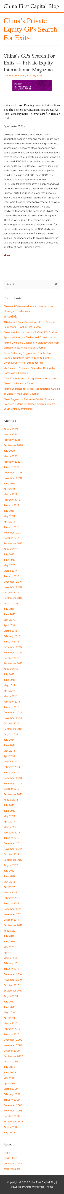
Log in (7, 1152)
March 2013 (10, 827)
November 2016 (13, 587)
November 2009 (13, 1045)
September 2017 (13, 543)
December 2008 (13, 1105)
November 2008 (13, 1110)
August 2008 (11, 1127)
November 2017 (13, 532)
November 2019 (13, 478)
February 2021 (12, 439)
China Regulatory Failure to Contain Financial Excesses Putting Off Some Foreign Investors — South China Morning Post (31, 404)
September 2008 (13, 1121)
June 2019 (9, 483)
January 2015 (11, 707)
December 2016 (13, 581)
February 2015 (12, 701)
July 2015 (9, 674)
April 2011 (9, 952)
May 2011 (9, 947)
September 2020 (13, 445)
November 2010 (13, 979)
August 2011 (10, 930)
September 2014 (13, 728)
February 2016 (12, 636)
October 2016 (11, 592)
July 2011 (9, 936)
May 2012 (9, 881)
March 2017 (10, 570)
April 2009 (9, 1083)
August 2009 (11, 1061)
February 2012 (12, 898)
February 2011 (12, 963)
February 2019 (12, 499)
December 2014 (13, 712)
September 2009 (13, 1056)
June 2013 (9, 810)
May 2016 (9, 619)
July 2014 (9, 739)
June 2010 (9, 1007)
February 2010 (12, 1028)
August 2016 (11, 603)
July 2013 (9, 805)
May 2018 (9, 516)
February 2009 (12, 1094)
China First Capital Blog (31, 6)
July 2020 (9, 450)
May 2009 (9, 1078)
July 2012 (9, 870)
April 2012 (9, 887)
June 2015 (9, 679)
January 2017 (11, 576)
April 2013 (9, 821)
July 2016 (9, 609)
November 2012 (13, 848)
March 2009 (11, 1088)
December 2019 (13, 472)
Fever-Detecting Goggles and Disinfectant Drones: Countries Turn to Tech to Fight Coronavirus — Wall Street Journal (28, 358)
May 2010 (9, 1012)
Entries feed (10, 1158)
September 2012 (13, 859)
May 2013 (9, 816)
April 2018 (9, 521)
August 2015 (11, 668)
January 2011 (11, 968)
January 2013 (11, 837)
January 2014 (11, 772)
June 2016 (9, 614)
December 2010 (13, 974)
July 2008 (9, 1132)
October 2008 (12, 1116)
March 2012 (10, 892)
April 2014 (9, 756)
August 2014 (11, 734)
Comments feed (13, 1163)
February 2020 (12, 461)
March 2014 (10, 761)
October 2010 (11, 985)
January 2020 (12, 467)
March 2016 (10, 630)
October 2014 (11, 723)
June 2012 (9, 876)
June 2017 (9, 559)
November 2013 (13, 783)
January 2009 (12, 1099)
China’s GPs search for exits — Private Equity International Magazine (29, 62)
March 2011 (10, 958)
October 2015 (11, 658)
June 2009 (10, 1072)
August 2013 (11, 799)
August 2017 (11, 548)
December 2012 (13, 843)
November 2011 (12, 914)
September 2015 (13, 663)
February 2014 (12, 767)
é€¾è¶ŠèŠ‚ (10, 316)
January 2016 (11, 641)
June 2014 (9, 745)
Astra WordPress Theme (39, 1186)
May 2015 (9, 685)
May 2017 (9, 565)
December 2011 (12, 909)
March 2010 (10, 1023)
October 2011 (11, 919)
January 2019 (11, 505)
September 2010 (13, 990)
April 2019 (9, 488)
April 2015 (9, 690)
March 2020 (11, 456)
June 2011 (9, 941)
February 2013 (12, 832)
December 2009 (13, 1039)
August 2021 (11, 429)
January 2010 (11, 1034)
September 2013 (13, 794)
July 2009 (9, 1067)
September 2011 (13, 925)
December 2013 (13, 778)
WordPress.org (12, 1168)
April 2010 (9, 1017)
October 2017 (11, 537)
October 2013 (11, 788)
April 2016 (9, 625)
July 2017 (9, 554)
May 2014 (9, 750)
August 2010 (11, 996)
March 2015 (10, 696)
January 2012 (11, 903)
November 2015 (13, 652)
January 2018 (11, 527)
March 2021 (10, 434)
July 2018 (9, 510)
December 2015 (13, 647)
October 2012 (11, 854)
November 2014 (13, 718)
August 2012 (11, 865)
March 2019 (10, 494)
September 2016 (13, 598)
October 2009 (12, 1050)
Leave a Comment (14, 75)
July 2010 (9, 1001)
